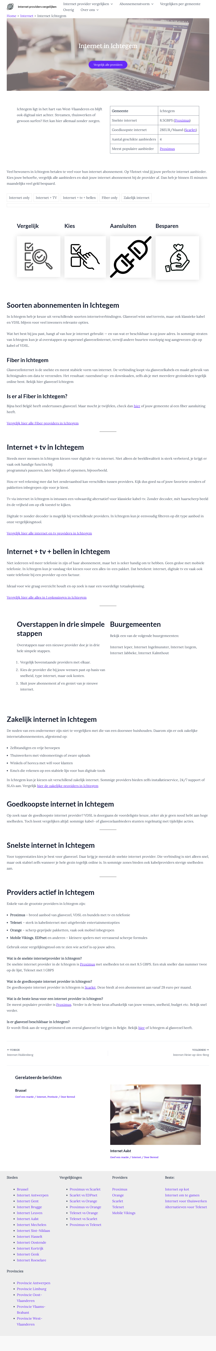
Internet (41, 1096)
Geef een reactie (24, 1096)
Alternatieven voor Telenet (186, 1207)
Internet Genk (28, 1254)
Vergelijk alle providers (108, 64)
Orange (118, 1195)
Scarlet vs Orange (83, 1201)
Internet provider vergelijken (86, 4)
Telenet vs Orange (84, 1213)
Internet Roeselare (31, 1260)
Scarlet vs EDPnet (83, 1195)
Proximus (182, 120)
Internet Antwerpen (32, 1195)
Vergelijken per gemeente (180, 4)
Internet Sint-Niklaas (33, 1230)
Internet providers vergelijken (37, 6)
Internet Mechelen (31, 1225)
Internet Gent (28, 1201)
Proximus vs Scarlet (85, 1189)
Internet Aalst (120, 1151)
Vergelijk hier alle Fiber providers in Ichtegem (43, 423)
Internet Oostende (31, 1242)
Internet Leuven (29, 1213)
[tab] (19, 198)
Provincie (52, 1096)
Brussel (20, 1090)
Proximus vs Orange (85, 1207)
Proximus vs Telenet (85, 1225)
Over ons (88, 10)
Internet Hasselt (29, 1236)
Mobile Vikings (123, 1213)
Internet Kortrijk (30, 1248)
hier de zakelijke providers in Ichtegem (67, 786)
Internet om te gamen (182, 1195)
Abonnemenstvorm (134, 4)
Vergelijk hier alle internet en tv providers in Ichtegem (49, 533)
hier (137, 406)
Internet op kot (177, 1189)
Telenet (118, 1207)
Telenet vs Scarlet (83, 1219)
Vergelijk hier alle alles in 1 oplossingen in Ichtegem (47, 597)
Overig (68, 10)
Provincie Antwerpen (33, 1283)
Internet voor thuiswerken (186, 1201)
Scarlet (190, 130)
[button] (111, 4)
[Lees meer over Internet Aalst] (155, 1114)
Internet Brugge (29, 1207)
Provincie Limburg (31, 1289)
